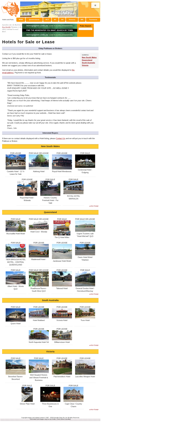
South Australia (88, 62)
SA (64, 19)
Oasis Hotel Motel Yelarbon (85, 257)
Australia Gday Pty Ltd (60, 416)
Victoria (73, 19)
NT (59, 19)
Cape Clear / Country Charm (73, 404)
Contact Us (60, 137)
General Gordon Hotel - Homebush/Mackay (85, 288)
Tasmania (93, 19)
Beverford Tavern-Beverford (15, 376)
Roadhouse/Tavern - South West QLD (39, 288)
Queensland (39, 19)
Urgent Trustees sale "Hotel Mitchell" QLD (85, 233)
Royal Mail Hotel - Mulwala (27, 197)
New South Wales (89, 56)
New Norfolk (6, 26)
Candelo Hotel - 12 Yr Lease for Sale (15, 171)
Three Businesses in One (50, 404)
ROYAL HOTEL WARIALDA (73, 196)
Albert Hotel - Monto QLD (16, 286)
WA (82, 19)
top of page (95, 205)
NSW (26, 19)
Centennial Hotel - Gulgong (85, 170)
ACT (52, 19)
